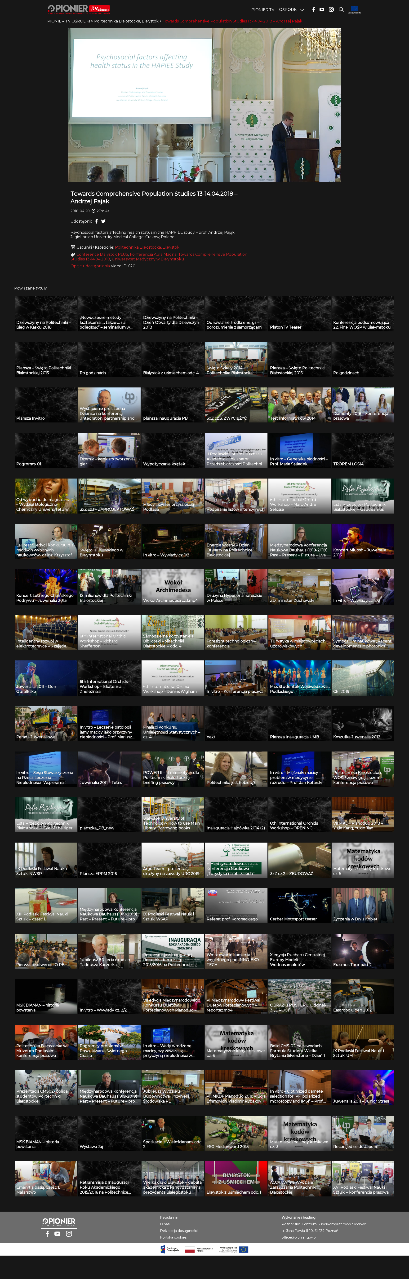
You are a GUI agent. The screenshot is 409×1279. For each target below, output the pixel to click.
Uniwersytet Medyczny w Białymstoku (148, 259)
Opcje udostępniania (90, 266)
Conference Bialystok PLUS (102, 254)
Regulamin (169, 1217)
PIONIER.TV (262, 10)
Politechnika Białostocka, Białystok (147, 247)
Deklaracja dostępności (179, 1231)
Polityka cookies (173, 1237)
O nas (164, 1224)
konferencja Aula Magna (153, 254)
